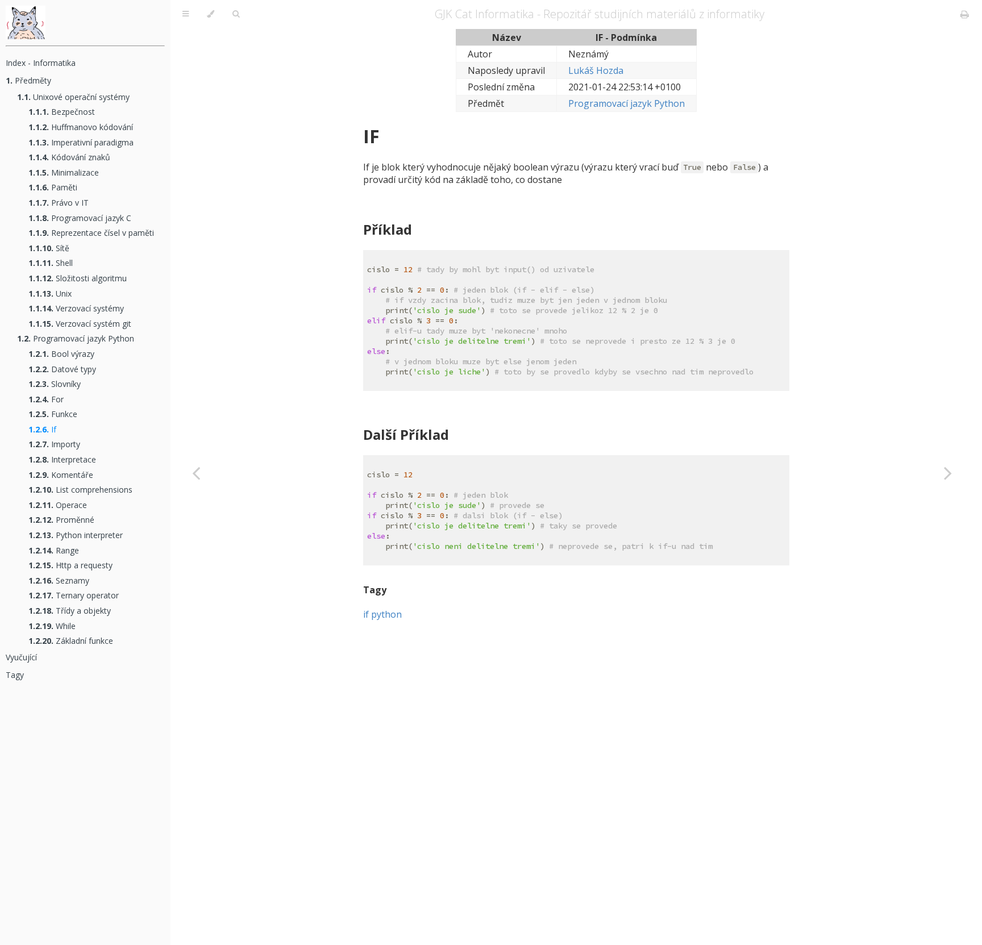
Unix (50, 293)
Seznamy (58, 580)
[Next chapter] (947, 472)
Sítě (48, 248)
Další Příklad (406, 434)
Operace (57, 504)
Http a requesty (70, 565)
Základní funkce (70, 640)
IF (371, 136)
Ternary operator (73, 595)
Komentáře (60, 474)
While (52, 626)
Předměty (28, 80)
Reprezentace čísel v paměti (91, 232)
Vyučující (21, 657)
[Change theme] (210, 14)
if (366, 614)
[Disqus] (576, 772)
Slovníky (54, 383)
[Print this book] (964, 14)
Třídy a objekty (69, 610)
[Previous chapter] (196, 472)
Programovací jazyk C (79, 218)
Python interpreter (75, 535)
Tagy (15, 674)
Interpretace (62, 459)
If (42, 429)
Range (53, 550)
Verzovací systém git (79, 323)
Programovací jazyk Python (75, 338)
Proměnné (61, 519)
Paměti (52, 187)
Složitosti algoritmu (77, 278)
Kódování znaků (69, 157)
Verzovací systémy (76, 308)
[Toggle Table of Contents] (185, 14)
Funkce (52, 414)
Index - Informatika (41, 62)
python (386, 614)
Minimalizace (63, 172)
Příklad (387, 229)
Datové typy (62, 369)
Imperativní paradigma (81, 142)
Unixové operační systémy (73, 96)
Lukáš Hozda (595, 70)
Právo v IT (58, 202)
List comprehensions (80, 489)
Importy (54, 444)
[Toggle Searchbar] (235, 14)
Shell (50, 262)
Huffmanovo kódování (80, 127)
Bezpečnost (61, 111)
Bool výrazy (61, 353)
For (46, 399)
